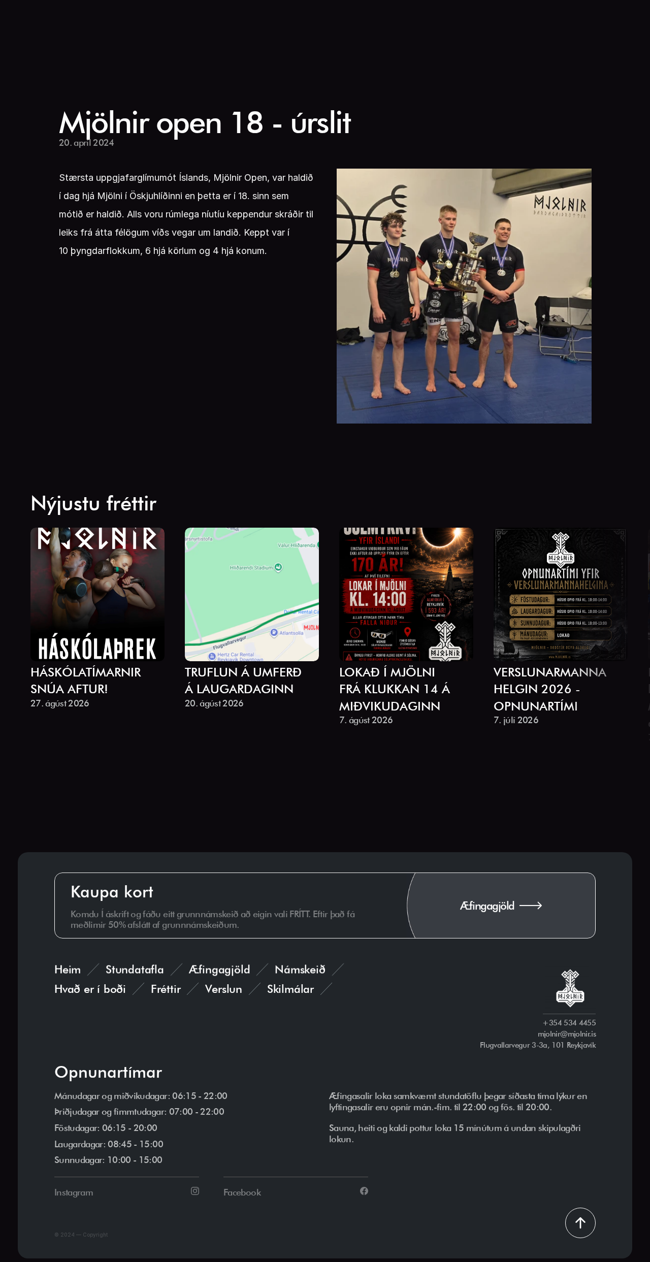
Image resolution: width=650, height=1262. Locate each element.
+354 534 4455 (569, 1022)
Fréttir (165, 988)
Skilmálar (290, 988)
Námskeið (300, 969)
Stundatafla (135, 969)
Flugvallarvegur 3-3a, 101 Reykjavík (538, 1045)
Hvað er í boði (90, 988)
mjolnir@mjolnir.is (567, 1034)
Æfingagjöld (219, 969)
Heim (67, 969)
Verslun (223, 988)
